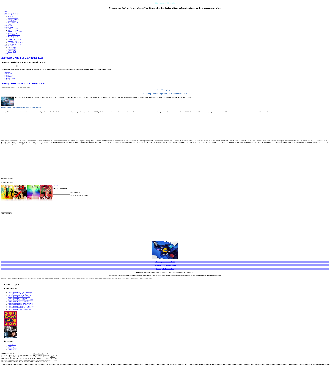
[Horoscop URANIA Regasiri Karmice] (46, 201)
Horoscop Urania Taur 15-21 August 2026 (19, 294)
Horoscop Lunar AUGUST (165, 262)
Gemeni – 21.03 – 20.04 (14, 38)
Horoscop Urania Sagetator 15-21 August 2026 (20, 304)
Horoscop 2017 (8, 73)
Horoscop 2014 (12, 50)
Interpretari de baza (13, 18)
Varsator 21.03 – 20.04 (14, 35)
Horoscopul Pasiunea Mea (11, 14)
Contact (6, 53)
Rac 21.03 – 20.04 (13, 28)
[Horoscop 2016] (10, 325)
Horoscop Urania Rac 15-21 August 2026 (19, 297)
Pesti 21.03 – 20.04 (13, 36)
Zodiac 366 (7, 80)
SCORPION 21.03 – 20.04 (15, 32)
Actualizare (7, 72)
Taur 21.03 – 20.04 (13, 41)
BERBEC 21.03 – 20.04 (14, 39)
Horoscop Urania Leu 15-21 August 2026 (19, 298)
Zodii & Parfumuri (13, 22)
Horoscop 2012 (12, 47)
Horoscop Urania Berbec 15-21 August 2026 (20, 292)
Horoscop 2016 (8, 25)
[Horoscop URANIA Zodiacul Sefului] (7, 201)
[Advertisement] (52, 126)
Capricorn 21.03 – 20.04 (14, 44)
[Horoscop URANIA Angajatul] (20, 201)
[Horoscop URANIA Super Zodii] (33, 201)
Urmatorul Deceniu (9, 78)
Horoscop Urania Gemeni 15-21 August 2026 (20, 295)
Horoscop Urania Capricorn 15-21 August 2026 (21, 306)
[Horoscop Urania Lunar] (10, 338)
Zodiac (9, 24)
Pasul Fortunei (8, 76)
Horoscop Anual (8, 45)
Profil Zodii (11, 16)
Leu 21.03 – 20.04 (13, 30)
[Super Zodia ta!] (10, 331)
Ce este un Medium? (13, 19)
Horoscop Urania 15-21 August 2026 (22, 57)
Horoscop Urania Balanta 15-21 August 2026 (20, 301)
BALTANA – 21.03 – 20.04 (15, 42)
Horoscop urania (8, 75)
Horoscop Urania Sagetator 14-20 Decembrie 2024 (23, 83)
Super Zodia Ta (12, 21)
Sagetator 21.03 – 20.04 (14, 33)
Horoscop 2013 (12, 49)
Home (5, 11)
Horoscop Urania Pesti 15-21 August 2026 (19, 309)
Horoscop (10, 346)
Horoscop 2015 (12, 52)
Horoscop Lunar (8, 27)
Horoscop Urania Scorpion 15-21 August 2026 (20, 303)
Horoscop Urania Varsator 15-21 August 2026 (20, 307)
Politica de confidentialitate (11, 13)
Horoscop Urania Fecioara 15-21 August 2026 (20, 300)
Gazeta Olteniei (12, 345)
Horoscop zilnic (12, 349)
